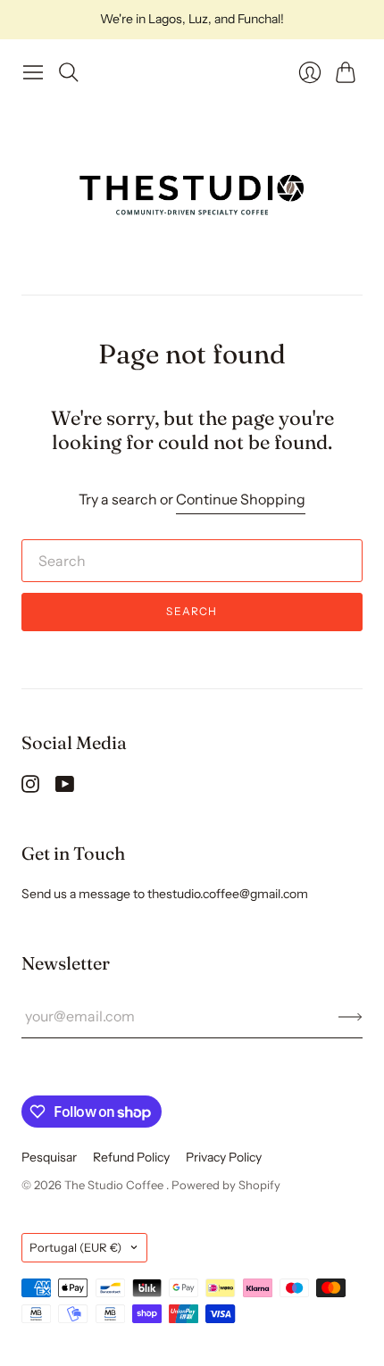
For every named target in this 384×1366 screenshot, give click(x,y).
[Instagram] (30, 787)
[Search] (69, 72)
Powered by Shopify (225, 1185)
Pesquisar (49, 1157)
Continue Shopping (240, 499)
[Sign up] (350, 1016)
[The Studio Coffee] (192, 192)
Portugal (75, 1247)
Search (191, 611)
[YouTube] (64, 787)
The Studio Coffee (115, 1185)
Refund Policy (131, 1157)
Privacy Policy (224, 1157)
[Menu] (33, 72)
